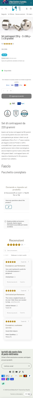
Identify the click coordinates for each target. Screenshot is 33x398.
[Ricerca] (6, 9)
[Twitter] (23, 372)
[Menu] (2, 8)
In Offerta (11, 14)
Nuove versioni (20, 14)
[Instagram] (13, 372)
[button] (9, 207)
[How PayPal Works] (21, 103)
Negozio (4, 14)
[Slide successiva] (31, 3)
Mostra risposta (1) (12, 282)
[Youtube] (16, 372)
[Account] (27, 9)
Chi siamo (29, 14)
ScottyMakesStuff (13, 390)
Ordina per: (14, 255)
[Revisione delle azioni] (28, 261)
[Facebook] (10, 372)
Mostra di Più (15, 302)
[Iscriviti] (29, 366)
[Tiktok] (20, 372)
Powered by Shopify (24, 390)
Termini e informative (16, 394)
